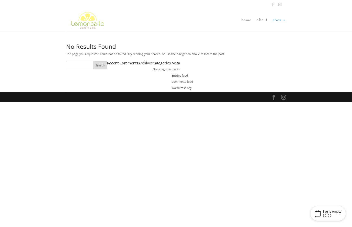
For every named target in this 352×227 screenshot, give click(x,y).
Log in (176, 69)
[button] (328, 213)
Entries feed (180, 75)
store (277, 20)
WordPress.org (181, 88)
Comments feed (182, 82)
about (262, 20)
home (246, 20)
